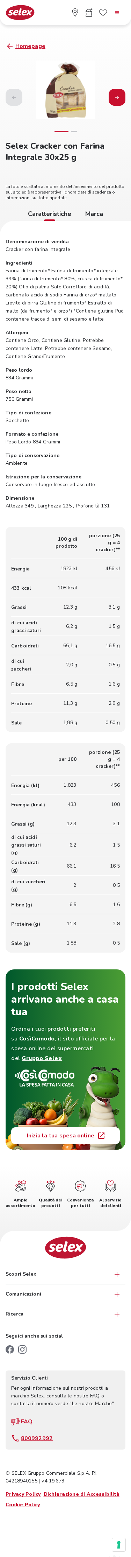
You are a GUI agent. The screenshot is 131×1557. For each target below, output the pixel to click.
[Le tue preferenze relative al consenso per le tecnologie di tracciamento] (118, 1544)
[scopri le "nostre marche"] (103, 12)
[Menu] (117, 12)
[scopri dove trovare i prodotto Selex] (75, 12)
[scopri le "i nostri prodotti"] (89, 12)
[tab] (49, 215)
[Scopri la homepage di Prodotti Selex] (20, 13)
